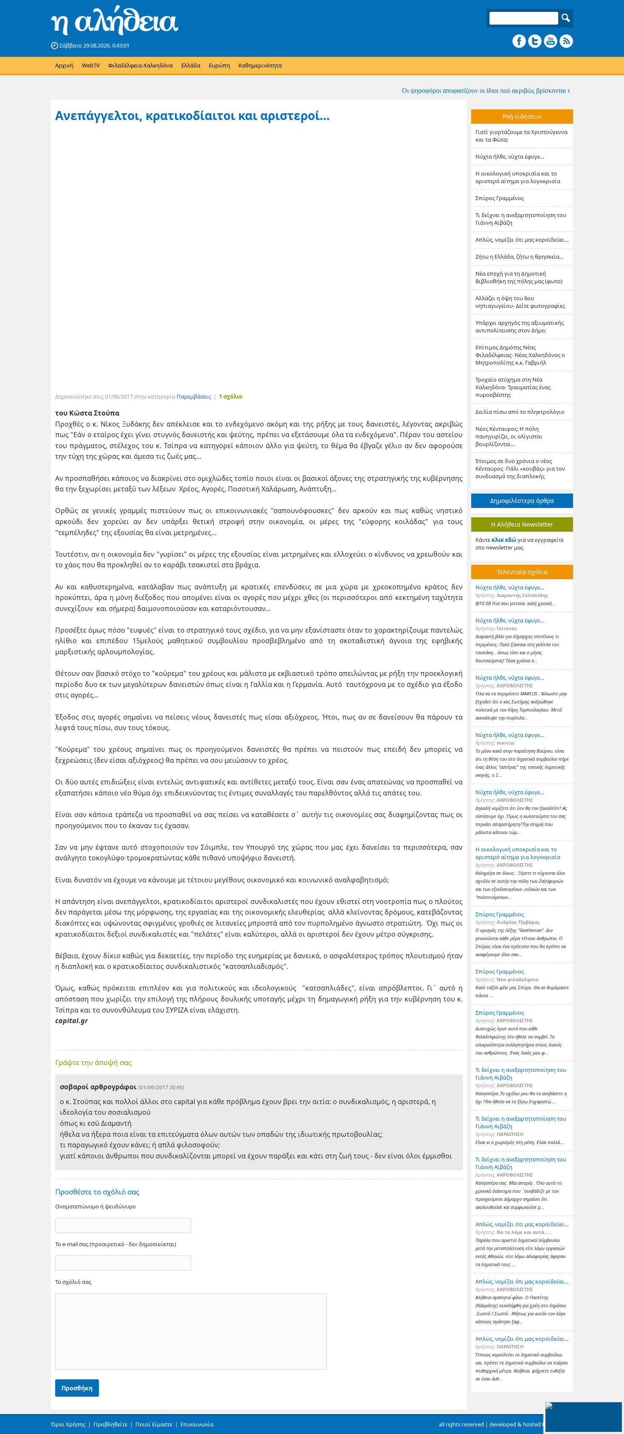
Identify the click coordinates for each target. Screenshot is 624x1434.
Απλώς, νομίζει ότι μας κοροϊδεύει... (521, 239)
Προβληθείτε (110, 1424)
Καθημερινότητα (260, 65)
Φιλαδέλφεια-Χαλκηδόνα (140, 65)
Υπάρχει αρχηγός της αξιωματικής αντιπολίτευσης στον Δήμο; (519, 326)
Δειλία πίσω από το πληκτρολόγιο (520, 412)
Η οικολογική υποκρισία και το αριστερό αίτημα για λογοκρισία (517, 177)
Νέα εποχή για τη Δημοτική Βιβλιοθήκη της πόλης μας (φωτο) (518, 277)
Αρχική (64, 65)
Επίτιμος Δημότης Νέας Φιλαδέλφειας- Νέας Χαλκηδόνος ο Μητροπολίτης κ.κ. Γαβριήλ (520, 354)
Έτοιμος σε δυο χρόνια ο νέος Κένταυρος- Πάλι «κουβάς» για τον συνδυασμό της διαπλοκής (520, 468)
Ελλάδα (190, 65)
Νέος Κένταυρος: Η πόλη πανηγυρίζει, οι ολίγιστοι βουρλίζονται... (508, 436)
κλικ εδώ (504, 540)
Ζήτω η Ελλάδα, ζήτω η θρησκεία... (519, 256)
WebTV (91, 65)
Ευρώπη (219, 65)
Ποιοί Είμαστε (153, 1424)
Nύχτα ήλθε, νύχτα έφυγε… (509, 156)
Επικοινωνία (197, 1424)
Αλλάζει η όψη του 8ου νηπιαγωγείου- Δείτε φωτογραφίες (520, 302)
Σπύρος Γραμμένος (499, 198)
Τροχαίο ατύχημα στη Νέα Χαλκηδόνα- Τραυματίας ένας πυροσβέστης (513, 387)
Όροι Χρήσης (68, 1424)
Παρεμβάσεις (194, 396)
